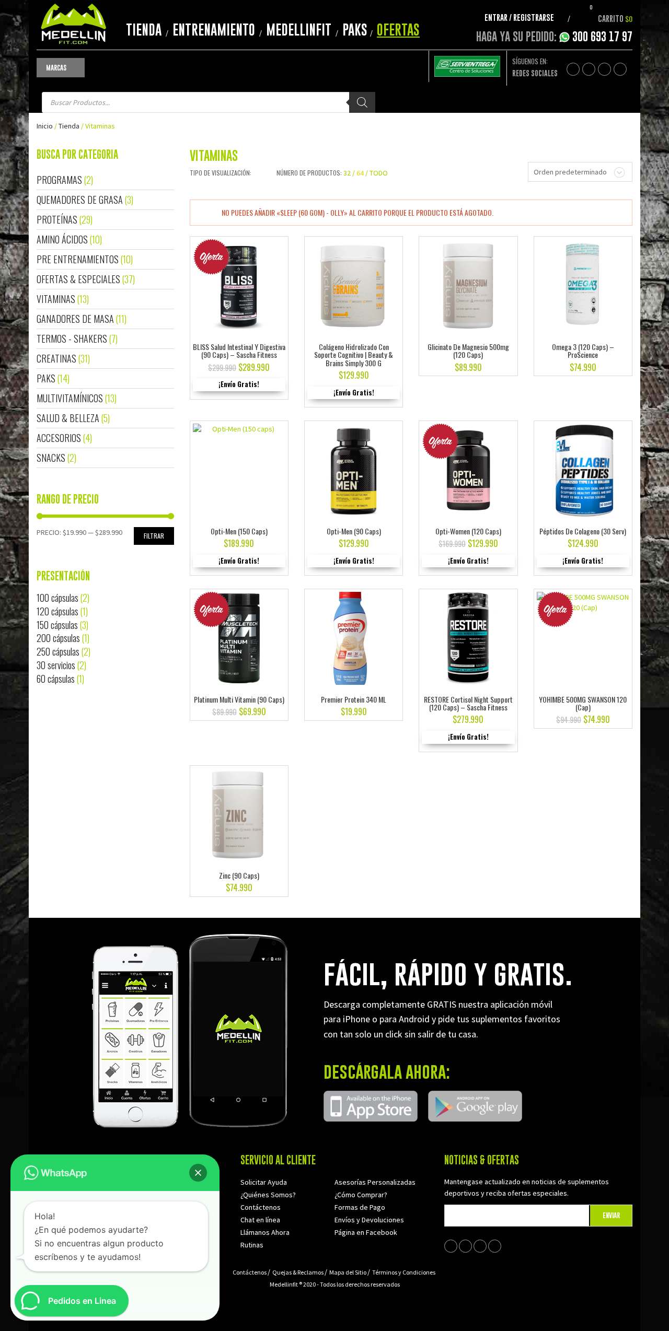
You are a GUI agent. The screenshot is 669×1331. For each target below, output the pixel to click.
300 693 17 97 (602, 36)
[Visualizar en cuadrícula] (256, 173)
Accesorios (59, 438)
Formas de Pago (359, 1207)
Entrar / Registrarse (519, 17)
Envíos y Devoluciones (369, 1219)
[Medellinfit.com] (73, 22)
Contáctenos (260, 1207)
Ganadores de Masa (75, 318)
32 (347, 173)
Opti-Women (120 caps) (468, 531)
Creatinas (56, 358)
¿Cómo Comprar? (360, 1194)
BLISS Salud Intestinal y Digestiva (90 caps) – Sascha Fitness (239, 350)
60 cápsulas (56, 678)
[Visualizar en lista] (263, 173)
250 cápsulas (58, 651)
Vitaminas (56, 299)
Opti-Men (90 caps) (354, 531)
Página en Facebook (365, 1232)
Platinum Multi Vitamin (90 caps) (239, 699)
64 (360, 173)
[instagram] (620, 69)
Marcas (56, 68)
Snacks (51, 457)
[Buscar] (362, 102)
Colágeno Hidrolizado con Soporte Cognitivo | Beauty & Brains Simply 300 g (353, 354)
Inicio (45, 126)
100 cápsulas (57, 597)
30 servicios (56, 665)
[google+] (604, 69)
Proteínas (57, 219)
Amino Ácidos (62, 239)
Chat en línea (260, 1219)
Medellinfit (298, 29)
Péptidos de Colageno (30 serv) (582, 531)
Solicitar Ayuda (263, 1182)
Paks (354, 29)
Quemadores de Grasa (80, 199)
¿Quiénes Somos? (268, 1194)
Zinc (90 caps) (239, 875)
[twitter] (588, 69)
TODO (379, 173)
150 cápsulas (57, 625)
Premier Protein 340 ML (353, 699)
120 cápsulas (57, 611)
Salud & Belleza (68, 418)
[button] (198, 1173)
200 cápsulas (58, 638)
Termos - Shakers (72, 338)
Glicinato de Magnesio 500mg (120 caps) (468, 350)
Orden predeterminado (570, 172)
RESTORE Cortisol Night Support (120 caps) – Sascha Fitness (468, 703)
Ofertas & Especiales (78, 279)
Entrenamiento (213, 29)
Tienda (144, 29)
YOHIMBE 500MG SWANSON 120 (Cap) (583, 703)
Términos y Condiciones (403, 1272)
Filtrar (154, 535)
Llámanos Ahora (265, 1232)
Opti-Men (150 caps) (239, 531)
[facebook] (573, 69)
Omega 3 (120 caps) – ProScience (583, 350)
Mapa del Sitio (347, 1272)
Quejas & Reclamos (298, 1272)
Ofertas (398, 29)
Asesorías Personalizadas (375, 1182)
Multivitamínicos (70, 398)
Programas (59, 179)
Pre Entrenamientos (78, 259)
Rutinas (251, 1245)
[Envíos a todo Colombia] (467, 65)
